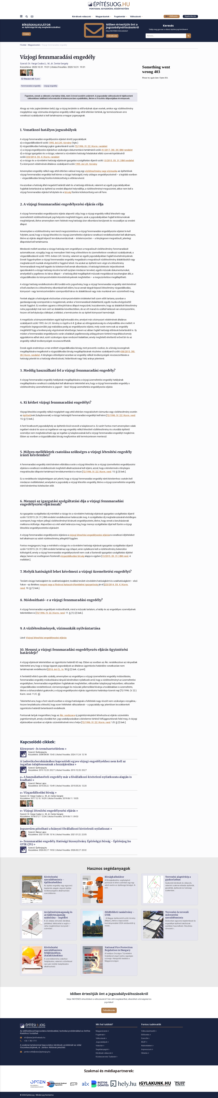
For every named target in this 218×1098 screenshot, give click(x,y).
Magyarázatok (103, 16)
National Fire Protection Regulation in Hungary (119, 949)
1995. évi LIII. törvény (86, 164)
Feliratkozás (112, 36)
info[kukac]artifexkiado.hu (34, 1037)
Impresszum (146, 1049)
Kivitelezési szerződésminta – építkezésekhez (54, 880)
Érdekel (26, 34)
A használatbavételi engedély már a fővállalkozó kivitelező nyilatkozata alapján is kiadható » (76, 778)
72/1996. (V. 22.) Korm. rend (121, 415)
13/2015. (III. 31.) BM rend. (115, 556)
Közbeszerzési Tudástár (106, 1057)
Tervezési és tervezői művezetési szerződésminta (177, 915)
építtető (27, 415)
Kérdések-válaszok (81, 16)
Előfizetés (173, 16)
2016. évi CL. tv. (56, 669)
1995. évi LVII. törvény (60, 142)
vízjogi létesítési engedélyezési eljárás (89, 535)
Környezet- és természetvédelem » (43, 748)
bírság (68, 192)
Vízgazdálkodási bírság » (40, 792)
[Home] (109, 5)
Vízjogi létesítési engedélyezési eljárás (46, 637)
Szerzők (144, 1038)
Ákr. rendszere (67, 715)
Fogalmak (100, 1035)
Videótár (99, 1045)
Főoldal (23, 45)
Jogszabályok (101, 1042)
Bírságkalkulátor (114, 877)
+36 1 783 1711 (30, 1041)
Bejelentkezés (190, 16)
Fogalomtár (120, 16)
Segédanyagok (102, 1049)
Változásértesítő (148, 1031)
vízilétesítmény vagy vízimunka (101, 171)
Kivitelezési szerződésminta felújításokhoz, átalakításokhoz (53, 951)
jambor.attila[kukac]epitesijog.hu (37, 1052)
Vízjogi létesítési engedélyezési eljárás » (50, 810)
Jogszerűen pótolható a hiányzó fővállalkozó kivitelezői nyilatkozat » (66, 828)
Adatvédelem (146, 1045)
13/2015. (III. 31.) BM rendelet (119, 160)
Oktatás (144, 1053)
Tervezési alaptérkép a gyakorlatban (178, 878)
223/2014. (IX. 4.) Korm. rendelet (42, 157)
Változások (135, 16)
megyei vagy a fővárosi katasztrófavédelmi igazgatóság (69, 584)
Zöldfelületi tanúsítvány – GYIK (119, 913)
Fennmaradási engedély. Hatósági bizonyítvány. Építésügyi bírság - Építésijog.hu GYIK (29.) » (75, 843)
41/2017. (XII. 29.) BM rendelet (117, 150)
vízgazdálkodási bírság (72, 556)
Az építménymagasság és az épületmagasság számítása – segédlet (58, 915)
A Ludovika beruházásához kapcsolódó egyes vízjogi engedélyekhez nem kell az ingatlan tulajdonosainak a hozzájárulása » (73, 763)
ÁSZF (143, 1042)
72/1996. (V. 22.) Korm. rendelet (91, 146)
